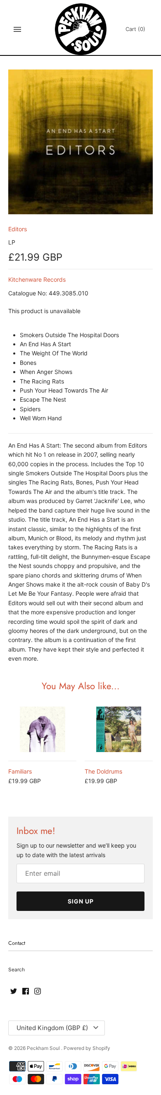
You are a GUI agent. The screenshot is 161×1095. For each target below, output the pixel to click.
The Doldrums (103, 771)
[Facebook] (25, 991)
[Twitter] (13, 991)
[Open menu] (17, 29)
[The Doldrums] (119, 729)
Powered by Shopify (87, 1048)
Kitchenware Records (37, 279)
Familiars (20, 771)
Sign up (81, 901)
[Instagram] (37, 991)
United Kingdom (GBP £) (52, 1028)
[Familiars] (42, 729)
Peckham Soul (44, 1048)
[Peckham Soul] (81, 29)
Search (16, 969)
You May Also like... (81, 685)
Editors (17, 228)
